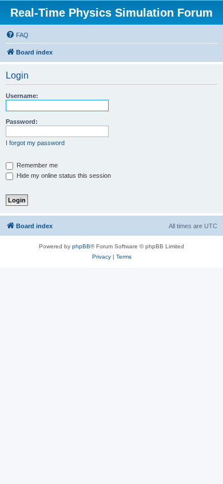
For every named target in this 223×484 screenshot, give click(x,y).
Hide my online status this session (63, 175)
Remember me (36, 165)
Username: (22, 95)
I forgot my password (35, 142)
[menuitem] (17, 35)
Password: (22, 121)
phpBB (81, 246)
